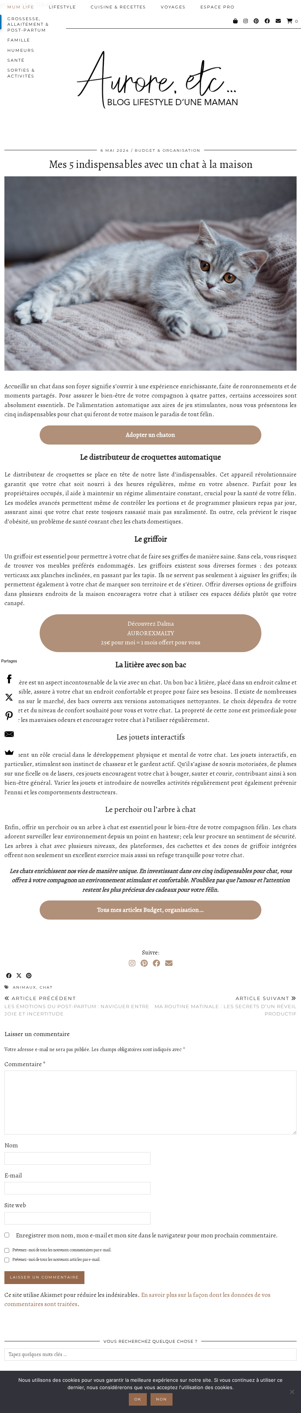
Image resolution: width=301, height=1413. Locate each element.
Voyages (173, 7)
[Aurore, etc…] (150, 74)
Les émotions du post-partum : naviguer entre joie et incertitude (76, 1006)
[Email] (279, 21)
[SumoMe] (9, 752)
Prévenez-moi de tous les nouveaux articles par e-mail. (56, 1259)
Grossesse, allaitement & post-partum (28, 24)
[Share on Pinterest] (29, 976)
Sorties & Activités (21, 73)
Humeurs (21, 50)
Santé (16, 60)
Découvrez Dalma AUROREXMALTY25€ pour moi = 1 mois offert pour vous (150, 633)
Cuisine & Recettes (118, 7)
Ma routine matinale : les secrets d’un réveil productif (226, 1006)
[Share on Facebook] (9, 976)
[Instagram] (246, 21)
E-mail (13, 1175)
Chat (46, 987)
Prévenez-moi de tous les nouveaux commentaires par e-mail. (62, 1250)
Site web (15, 1205)
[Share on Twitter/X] (19, 976)
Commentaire (25, 1064)
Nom (11, 1145)
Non (161, 1399)
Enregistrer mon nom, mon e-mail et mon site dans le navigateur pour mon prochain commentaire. (147, 1235)
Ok (137, 1399)
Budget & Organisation (167, 150)
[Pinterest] (257, 21)
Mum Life (20, 7)
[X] (9, 697)
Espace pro (217, 7)
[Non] (291, 1391)
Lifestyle (62, 7)
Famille (18, 40)
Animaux (24, 987)
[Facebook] (268, 21)
